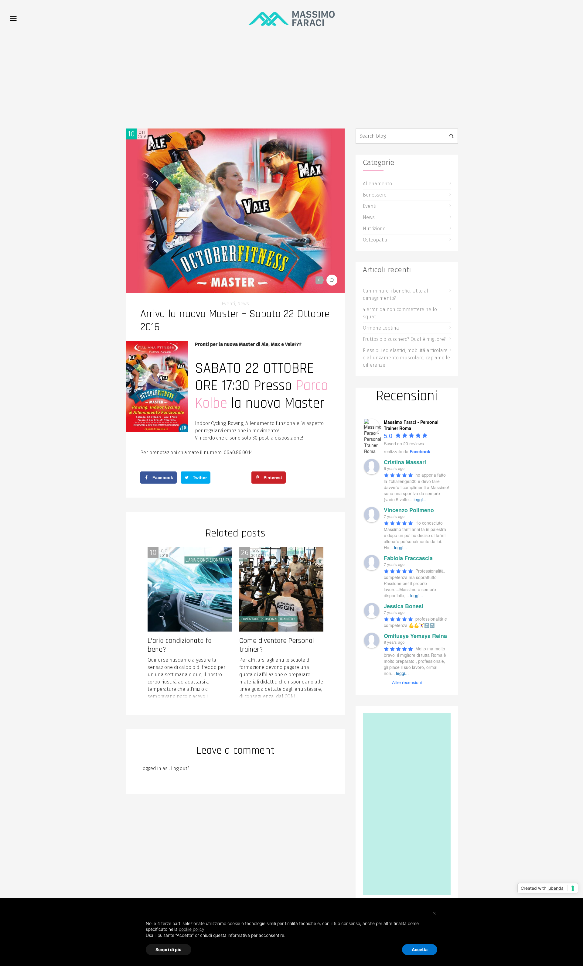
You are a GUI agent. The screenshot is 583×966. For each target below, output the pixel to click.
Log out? (180, 768)
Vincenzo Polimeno (409, 510)
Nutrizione (374, 228)
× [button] (434, 912)
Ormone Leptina (381, 328)
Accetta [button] (420, 949)
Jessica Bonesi (403, 606)
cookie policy (191, 929)
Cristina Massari (405, 462)
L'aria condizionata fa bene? (180, 645)
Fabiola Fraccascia (408, 558)
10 (131, 134)
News (243, 304)
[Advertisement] (291, 82)
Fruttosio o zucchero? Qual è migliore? (404, 339)
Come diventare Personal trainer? (276, 645)
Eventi (228, 304)
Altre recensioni (407, 682)
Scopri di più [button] (168, 949)
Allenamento (377, 184)
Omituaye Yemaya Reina (415, 636)
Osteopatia (375, 240)
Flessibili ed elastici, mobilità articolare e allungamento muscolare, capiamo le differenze (406, 358)
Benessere (375, 195)
